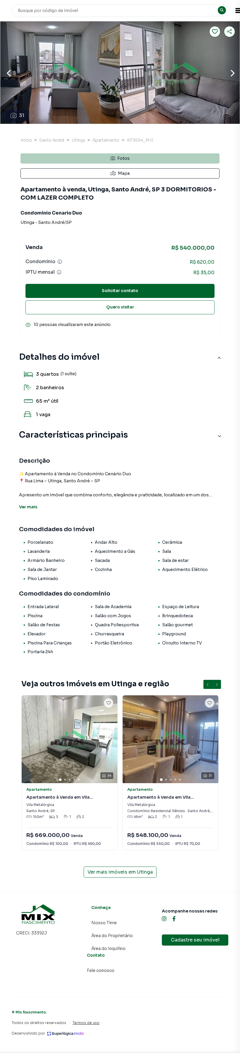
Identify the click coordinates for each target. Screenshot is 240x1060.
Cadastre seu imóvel (195, 940)
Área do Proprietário (112, 935)
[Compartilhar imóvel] (229, 31)
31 (21, 115)
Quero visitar (120, 307)
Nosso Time (104, 922)
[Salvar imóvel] (214, 31)
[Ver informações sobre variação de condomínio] (60, 262)
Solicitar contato (120, 290)
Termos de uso (86, 1022)
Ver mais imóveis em (120, 872)
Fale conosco (100, 970)
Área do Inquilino (108, 948)
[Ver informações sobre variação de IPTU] (59, 272)
